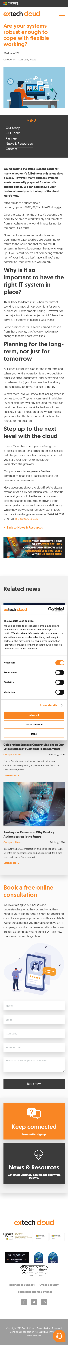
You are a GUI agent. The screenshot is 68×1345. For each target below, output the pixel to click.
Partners (12, 138)
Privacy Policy (43, 1328)
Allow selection (34, 724)
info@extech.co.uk (26, 518)
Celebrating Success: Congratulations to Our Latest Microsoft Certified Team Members (33, 747)
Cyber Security (49, 1285)
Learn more (9, 775)
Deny (34, 733)
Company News (12, 754)
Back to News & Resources (25, 527)
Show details (48, 705)
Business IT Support (21, 1285)
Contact (11, 149)
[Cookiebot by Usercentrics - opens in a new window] (50, 609)
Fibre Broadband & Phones (35, 1292)
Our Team (13, 133)
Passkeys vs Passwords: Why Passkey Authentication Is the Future (28, 834)
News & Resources (19, 143)
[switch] (59, 672)
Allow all (34, 715)
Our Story (13, 128)
